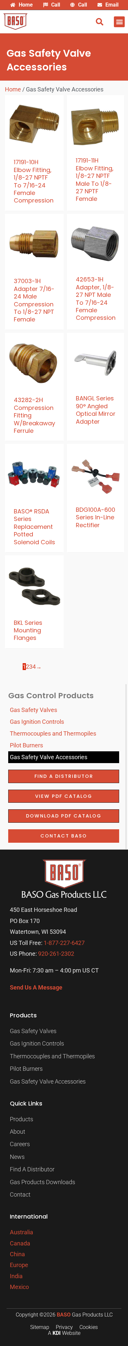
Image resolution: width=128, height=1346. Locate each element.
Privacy (64, 1327)
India (16, 1276)
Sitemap (39, 1327)
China (17, 1254)
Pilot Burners (26, 745)
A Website (64, 1333)
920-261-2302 (56, 953)
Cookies (88, 1327)
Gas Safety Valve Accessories (48, 757)
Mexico (19, 1286)
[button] (119, 21)
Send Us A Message (36, 987)
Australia (21, 1232)
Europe (19, 1264)
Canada (20, 1243)
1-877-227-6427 (64, 942)
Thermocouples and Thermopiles (53, 733)
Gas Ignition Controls (37, 721)
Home (13, 89)
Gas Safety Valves (33, 709)
